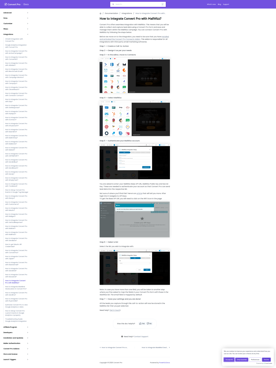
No (150, 323)
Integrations (127, 13)
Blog (219, 4)
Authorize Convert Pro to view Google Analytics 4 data (16, 306)
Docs (26, 4)
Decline (266, 360)
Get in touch (115, 310)
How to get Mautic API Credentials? (13, 245)
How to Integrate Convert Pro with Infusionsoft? (16, 124)
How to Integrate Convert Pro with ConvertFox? (16, 251)
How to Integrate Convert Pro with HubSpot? (16, 112)
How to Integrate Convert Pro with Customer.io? (16, 203)
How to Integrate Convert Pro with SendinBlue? (16, 161)
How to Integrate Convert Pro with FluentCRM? (16, 300)
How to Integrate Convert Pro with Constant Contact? (16, 94)
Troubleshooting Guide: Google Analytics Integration (16, 320)
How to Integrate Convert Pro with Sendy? (16, 173)
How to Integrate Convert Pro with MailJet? (16, 149)
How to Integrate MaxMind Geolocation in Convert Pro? (16, 288)
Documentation (111, 13)
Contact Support (141, 336)
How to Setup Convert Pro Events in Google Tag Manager (16, 191)
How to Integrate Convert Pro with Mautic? (16, 209)
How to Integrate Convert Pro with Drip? (16, 100)
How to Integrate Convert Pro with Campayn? (16, 82)
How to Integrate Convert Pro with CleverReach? (16, 88)
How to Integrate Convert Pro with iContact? (16, 118)
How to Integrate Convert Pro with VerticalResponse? (16, 221)
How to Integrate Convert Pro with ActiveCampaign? (16, 52)
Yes (143, 323)
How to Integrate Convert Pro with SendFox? (16, 294)
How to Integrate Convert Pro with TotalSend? (16, 185)
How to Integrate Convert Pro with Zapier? (16, 257)
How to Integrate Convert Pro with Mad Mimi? (16, 130)
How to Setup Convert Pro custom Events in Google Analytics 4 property (15, 313)
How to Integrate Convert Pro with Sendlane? (16, 239)
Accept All (229, 360)
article (139, 193)
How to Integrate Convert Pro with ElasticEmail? (16, 263)
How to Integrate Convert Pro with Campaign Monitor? (16, 76)
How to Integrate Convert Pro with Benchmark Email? (16, 70)
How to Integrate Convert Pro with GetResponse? (16, 106)
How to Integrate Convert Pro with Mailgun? (16, 215)
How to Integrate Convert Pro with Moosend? (16, 275)
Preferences (255, 360)
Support (226, 4)
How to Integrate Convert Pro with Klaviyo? (16, 197)
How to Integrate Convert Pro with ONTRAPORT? (16, 155)
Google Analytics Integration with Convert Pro (16, 46)
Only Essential (242, 360)
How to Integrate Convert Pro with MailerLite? (16, 143)
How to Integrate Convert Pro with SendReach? (16, 167)
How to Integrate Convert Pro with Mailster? (16, 227)
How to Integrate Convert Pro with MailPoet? (16, 233)
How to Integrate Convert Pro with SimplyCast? (16, 179)
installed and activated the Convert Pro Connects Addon (134, 37)
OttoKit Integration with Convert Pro (14, 40)
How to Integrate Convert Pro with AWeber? (16, 64)
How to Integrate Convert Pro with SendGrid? (16, 269)
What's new (211, 4)
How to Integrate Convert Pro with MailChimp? (16, 137)
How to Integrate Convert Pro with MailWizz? (15, 282)
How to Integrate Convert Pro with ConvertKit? (16, 58)
